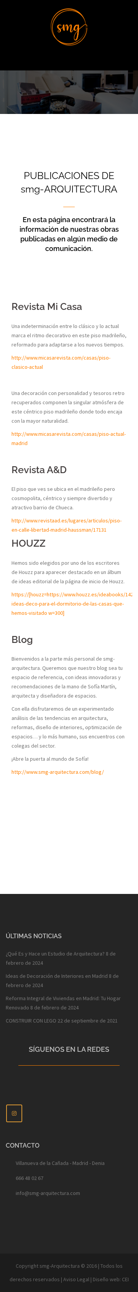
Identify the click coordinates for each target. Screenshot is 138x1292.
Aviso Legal (76, 1279)
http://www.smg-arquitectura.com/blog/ (58, 771)
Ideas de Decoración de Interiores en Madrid (57, 975)
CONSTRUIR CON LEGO (31, 1020)
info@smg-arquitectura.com (48, 1193)
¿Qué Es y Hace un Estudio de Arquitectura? (55, 953)
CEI (125, 1279)
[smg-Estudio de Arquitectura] (69, 26)
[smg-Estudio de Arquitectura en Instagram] (14, 1113)
